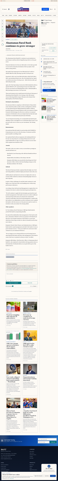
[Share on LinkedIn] (2, 26)
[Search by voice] (9, 9)
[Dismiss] (55, 465)
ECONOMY (15, 15)
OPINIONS (29, 15)
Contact (31, 456)
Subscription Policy (4, 471)
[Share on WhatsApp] (2, 29)
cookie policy (11, 478)
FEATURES (24, 15)
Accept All (53, 475)
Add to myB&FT (14, 39)
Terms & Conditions (4, 464)
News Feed (32, 464)
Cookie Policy (3, 468)
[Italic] (9, 281)
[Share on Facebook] (2, 24)
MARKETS (20, 15)
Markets (31, 466)
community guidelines (26, 268)
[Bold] (7, 281)
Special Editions (48, 15)
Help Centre (32, 453)
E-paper (54, 15)
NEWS (6, 15)
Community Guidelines (5, 469)
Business (8, 39)
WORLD (38, 15)
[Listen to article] (2, 41)
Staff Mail (31, 458)
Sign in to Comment (13, 282)
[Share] (2, 34)
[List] (13, 281)
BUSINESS (10, 15)
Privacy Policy (3, 466)
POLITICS (34, 15)
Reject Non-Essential (38, 475)
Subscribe (45, 9)
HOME (3, 15)
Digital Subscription (33, 469)
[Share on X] (2, 21)
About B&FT (32, 451)
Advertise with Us (33, 454)
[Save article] (2, 36)
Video (31, 468)
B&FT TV (42, 15)
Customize (47, 475)
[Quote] (11, 281)
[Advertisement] (49, 34)
